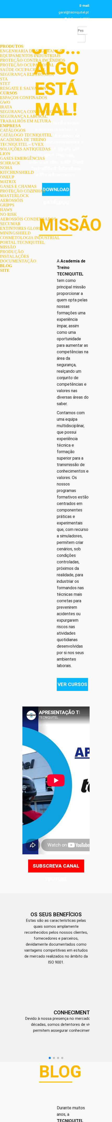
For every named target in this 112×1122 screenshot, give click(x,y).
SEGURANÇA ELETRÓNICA (27, 74)
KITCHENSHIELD (17, 172)
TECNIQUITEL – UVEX (22, 144)
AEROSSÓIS (11, 200)
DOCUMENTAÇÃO (18, 261)
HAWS (6, 209)
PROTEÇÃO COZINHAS (22, 191)
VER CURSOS (72, 684)
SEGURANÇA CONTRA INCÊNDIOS (34, 111)
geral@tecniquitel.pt (74, 12)
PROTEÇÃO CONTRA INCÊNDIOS (32, 60)
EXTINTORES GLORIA (21, 228)
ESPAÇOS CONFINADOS (23, 97)
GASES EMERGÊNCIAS (22, 158)
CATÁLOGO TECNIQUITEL (26, 135)
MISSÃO (8, 247)
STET (5, 83)
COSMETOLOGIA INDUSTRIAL (30, 238)
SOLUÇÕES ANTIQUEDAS (25, 149)
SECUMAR (10, 223)
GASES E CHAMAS (18, 186)
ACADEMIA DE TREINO (23, 139)
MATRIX (8, 181)
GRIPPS (7, 205)
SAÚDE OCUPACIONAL (23, 69)
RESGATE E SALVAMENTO (26, 88)
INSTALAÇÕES (14, 256)
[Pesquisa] (81, 38)
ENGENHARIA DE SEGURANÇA (31, 51)
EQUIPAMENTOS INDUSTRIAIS (30, 55)
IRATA (6, 107)
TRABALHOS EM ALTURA (25, 121)
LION (5, 153)
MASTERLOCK (14, 195)
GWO (5, 102)
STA (4, 79)
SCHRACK (10, 163)
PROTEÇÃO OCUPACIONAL (27, 65)
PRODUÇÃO (12, 252)
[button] (50, 1070)
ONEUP (7, 177)
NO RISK (8, 214)
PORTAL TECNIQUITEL (22, 242)
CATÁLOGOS (13, 130)
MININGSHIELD (15, 233)
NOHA (6, 167)
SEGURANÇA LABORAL (23, 116)
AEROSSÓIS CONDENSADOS (28, 219)
